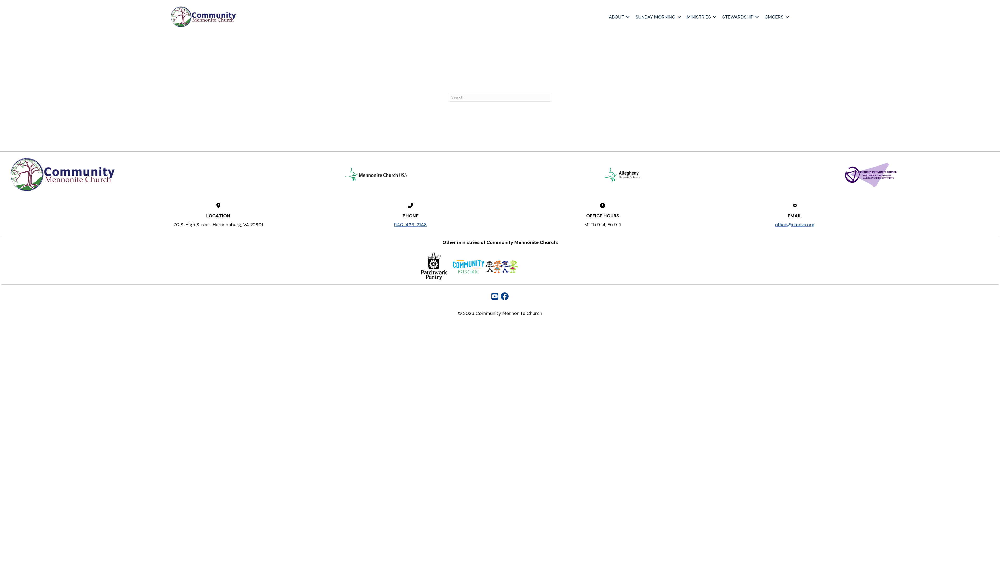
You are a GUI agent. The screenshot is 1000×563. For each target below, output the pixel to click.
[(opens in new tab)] (376, 174)
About (616, 17)
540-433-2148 (410, 225)
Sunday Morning (655, 17)
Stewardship (737, 17)
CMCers (774, 17)
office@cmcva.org (795, 225)
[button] (628, 17)
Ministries (699, 17)
